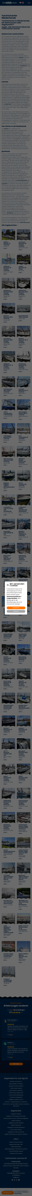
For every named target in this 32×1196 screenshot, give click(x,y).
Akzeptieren (16, 607)
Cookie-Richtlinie (12, 598)
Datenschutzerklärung (13, 596)
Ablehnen (16, 611)
